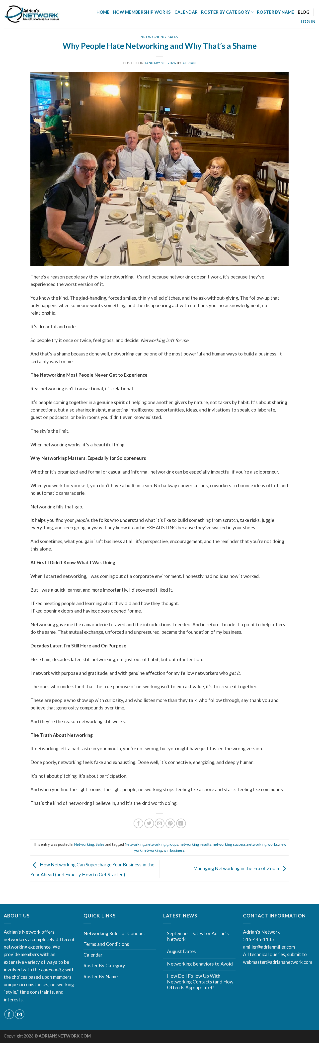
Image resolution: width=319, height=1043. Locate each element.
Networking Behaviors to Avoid (200, 964)
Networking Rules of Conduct (114, 933)
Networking (153, 37)
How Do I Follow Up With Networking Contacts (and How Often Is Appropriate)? (200, 981)
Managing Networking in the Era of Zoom (236, 868)
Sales (173, 37)
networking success (229, 844)
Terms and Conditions (106, 944)
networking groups (162, 844)
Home (102, 12)
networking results (195, 844)
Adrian (189, 63)
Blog (304, 12)
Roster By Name (275, 12)
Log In (308, 21)
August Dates (181, 951)
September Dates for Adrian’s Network (198, 936)
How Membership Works (142, 12)
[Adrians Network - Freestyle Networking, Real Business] (42, 14)
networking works (262, 844)
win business (173, 850)
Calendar (186, 12)
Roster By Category (104, 965)
